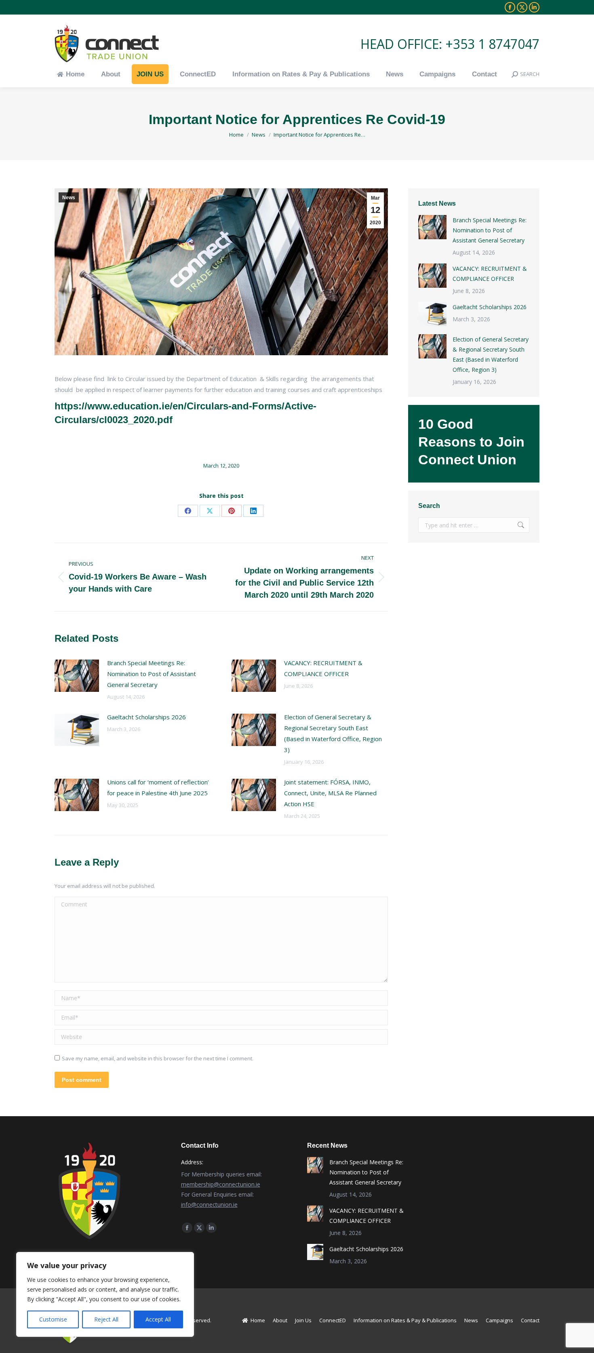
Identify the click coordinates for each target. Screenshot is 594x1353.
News (68, 197)
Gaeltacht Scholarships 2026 (146, 717)
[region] (105, 1294)
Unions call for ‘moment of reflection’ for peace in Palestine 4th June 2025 (158, 787)
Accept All (158, 1319)
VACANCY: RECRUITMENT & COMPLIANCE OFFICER (323, 668)
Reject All (106, 1319)
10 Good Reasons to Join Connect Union (471, 441)
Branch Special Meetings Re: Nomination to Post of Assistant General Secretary (151, 674)
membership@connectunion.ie (220, 1184)
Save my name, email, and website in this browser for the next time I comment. (157, 1058)
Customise (53, 1319)
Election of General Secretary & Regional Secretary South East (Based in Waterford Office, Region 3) (333, 733)
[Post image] (77, 676)
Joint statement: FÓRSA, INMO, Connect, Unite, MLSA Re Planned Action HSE (330, 793)
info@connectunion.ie (209, 1204)
